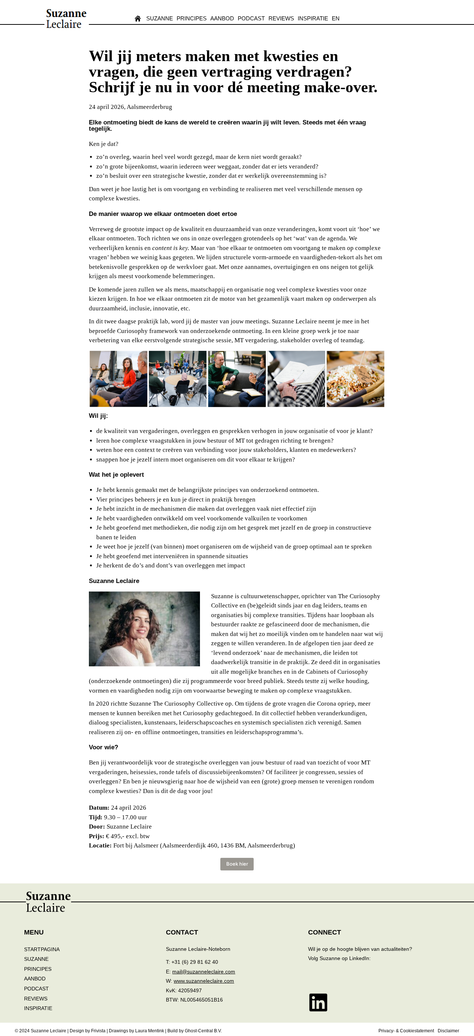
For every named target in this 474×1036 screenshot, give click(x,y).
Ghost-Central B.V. (203, 1030)
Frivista (98, 1030)
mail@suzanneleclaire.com (203, 972)
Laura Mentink (149, 1030)
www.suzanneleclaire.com (204, 981)
